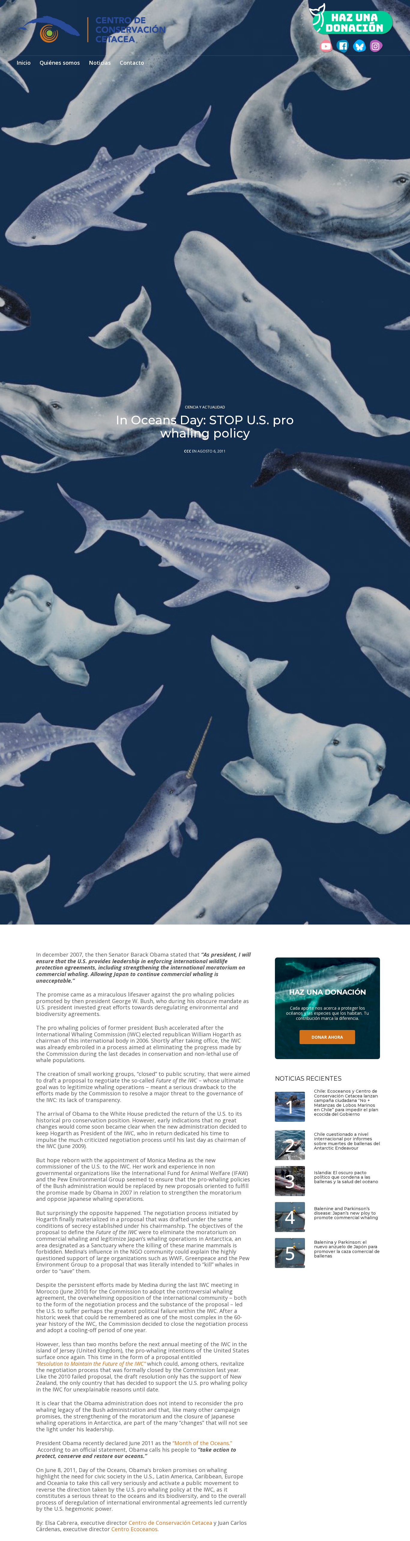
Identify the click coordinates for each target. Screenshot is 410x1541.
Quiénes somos (60, 63)
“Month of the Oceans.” (202, 1443)
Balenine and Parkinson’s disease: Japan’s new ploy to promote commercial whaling (346, 1213)
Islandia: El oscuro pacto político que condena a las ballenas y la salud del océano (346, 1177)
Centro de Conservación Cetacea (170, 1523)
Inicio (24, 63)
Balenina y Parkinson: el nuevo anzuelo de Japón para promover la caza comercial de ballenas (347, 1249)
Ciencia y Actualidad (205, 407)
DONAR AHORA (327, 1037)
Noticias (100, 63)
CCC (187, 451)
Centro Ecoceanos (134, 1529)
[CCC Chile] (91, 29)
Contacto (132, 63)
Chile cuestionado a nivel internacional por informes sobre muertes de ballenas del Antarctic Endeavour (347, 1141)
